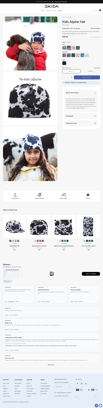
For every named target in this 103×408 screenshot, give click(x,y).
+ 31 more (39, 243)
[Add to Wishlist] (98, 18)
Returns (5, 391)
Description (69, 116)
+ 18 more (88, 243)
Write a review (91, 274)
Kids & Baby (69, 17)
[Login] (96, 10)
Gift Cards (17, 393)
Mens (16, 388)
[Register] (69, 386)
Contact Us (6, 393)
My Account (6, 383)
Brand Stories (44, 391)
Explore (60, 10)
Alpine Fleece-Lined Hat (39, 246)
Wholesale (29, 391)
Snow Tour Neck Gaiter (88, 246)
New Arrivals (18, 383)
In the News (44, 393)
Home (63, 17)
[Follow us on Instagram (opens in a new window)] (82, 383)
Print (54, 10)
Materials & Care (71, 123)
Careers (29, 396)
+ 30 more (14, 243)
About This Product (72, 93)
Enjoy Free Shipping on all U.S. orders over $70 (52, 1)
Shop (42, 10)
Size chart (97, 68)
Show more (51, 365)
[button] (66, 28)
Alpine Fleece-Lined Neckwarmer (64, 246)
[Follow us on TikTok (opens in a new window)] (86, 383)
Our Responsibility (45, 386)
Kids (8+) (91, 71)
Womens (17, 386)
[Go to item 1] (52, 274)
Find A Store (30, 388)
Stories (28, 383)
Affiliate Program (45, 388)
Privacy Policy (6, 396)
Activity (48, 10)
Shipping (5, 388)
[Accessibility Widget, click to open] (100, 405)
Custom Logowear (31, 393)
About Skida (44, 383)
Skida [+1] (29, 386)
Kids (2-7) (71, 71)
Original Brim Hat (14, 246)
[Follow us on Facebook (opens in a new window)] (77, 383)
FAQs (4, 386)
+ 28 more (64, 243)
